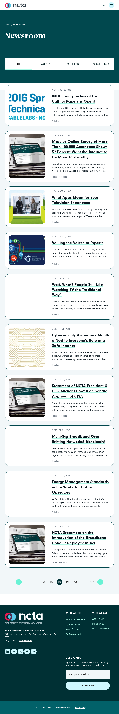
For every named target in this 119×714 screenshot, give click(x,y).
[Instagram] (14, 651)
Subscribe (88, 685)
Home (8, 24)
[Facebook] (27, 651)
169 (68, 581)
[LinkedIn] (7, 651)
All (18, 64)
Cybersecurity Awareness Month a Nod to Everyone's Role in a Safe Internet (80, 340)
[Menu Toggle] (111, 5)
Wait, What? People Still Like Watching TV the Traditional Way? (77, 290)
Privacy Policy (80, 708)
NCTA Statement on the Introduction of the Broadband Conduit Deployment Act (79, 538)
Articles (45, 64)
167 (52, 581)
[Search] (104, 5)
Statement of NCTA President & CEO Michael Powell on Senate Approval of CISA (79, 391)
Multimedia (73, 64)
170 (76, 581)
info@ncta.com (25, 641)
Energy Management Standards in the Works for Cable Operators (80, 487)
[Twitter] (21, 651)
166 (44, 581)
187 (92, 581)
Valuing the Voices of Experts (77, 243)
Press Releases (100, 64)
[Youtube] (34, 651)
